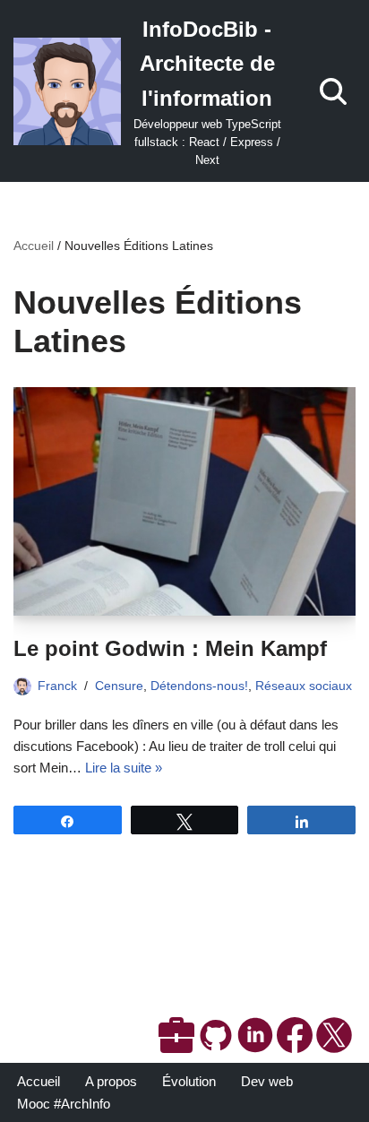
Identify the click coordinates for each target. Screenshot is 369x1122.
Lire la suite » (123, 767)
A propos (111, 1081)
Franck (57, 686)
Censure (119, 686)
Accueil (33, 245)
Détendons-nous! (199, 686)
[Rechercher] (333, 91)
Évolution (189, 1081)
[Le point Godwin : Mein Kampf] (184, 501)
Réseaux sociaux (303, 686)
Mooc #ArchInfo (63, 1103)
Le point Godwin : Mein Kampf (170, 648)
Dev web (267, 1081)
